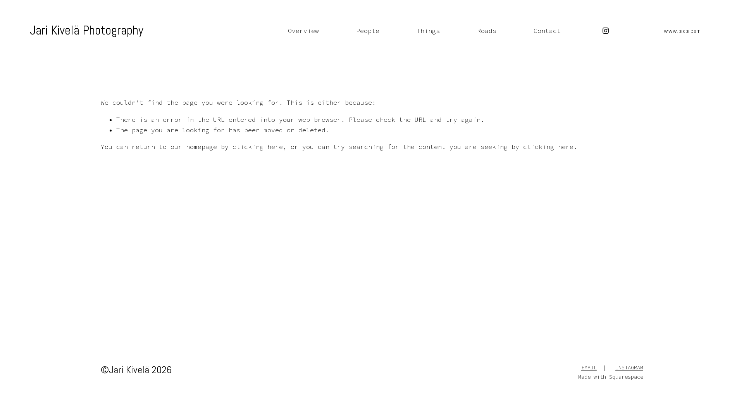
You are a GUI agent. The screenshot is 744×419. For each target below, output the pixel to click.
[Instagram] (606, 31)
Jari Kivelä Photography (86, 30)
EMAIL (589, 367)
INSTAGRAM (629, 367)
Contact (547, 31)
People (367, 31)
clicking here (257, 147)
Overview (303, 31)
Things (428, 31)
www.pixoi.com (682, 31)
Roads (486, 31)
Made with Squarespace (610, 377)
